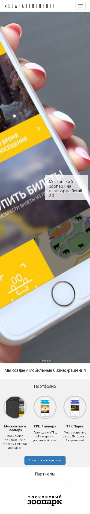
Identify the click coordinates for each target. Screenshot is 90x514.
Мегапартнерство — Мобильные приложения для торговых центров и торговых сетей (29, 6)
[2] (43, 361)
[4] (47, 361)
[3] (45, 361)
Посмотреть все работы (44, 460)
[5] (50, 361)
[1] (40, 361)
